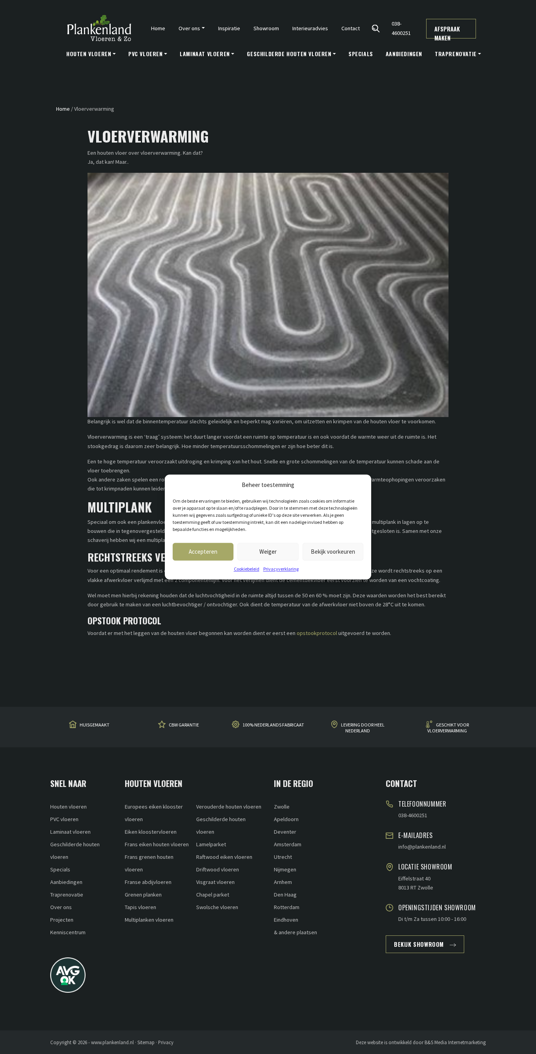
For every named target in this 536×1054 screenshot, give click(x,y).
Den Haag (285, 894)
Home (158, 28)
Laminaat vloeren (70, 831)
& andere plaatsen (295, 932)
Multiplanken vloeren (149, 919)
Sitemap (146, 1042)
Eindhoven (286, 919)
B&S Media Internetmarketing (455, 1042)
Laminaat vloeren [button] (205, 53)
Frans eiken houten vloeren (157, 844)
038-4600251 (401, 28)
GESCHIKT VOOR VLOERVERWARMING (448, 727)
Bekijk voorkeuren (333, 551)
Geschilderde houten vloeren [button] (289, 53)
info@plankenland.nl (422, 846)
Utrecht (283, 856)
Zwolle (282, 806)
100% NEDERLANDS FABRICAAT (273, 725)
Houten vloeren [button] (88, 53)
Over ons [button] (189, 28)
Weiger (268, 551)
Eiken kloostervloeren (151, 831)
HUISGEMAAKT (94, 725)
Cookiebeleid (246, 569)
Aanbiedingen (404, 53)
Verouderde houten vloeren (228, 806)
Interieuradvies (310, 28)
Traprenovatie (66, 894)
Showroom (266, 28)
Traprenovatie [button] (456, 53)
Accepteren (203, 551)
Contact (350, 28)
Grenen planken (143, 894)
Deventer (285, 831)
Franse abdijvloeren (148, 882)
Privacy (165, 1042)
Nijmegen (285, 869)
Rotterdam (286, 907)
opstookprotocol (317, 633)
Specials (360, 53)
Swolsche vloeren (217, 907)
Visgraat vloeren (215, 882)
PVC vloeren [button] (145, 53)
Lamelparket (211, 844)
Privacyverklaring (281, 569)
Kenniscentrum (68, 932)
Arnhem (283, 882)
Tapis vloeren (140, 907)
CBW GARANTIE (184, 725)
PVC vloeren (64, 819)
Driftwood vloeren (217, 869)
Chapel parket (212, 894)
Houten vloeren (68, 806)
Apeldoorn (286, 819)
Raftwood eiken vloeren (224, 856)
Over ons (61, 907)
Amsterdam (287, 844)
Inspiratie (229, 28)
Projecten (61, 919)
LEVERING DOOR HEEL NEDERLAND (363, 727)
